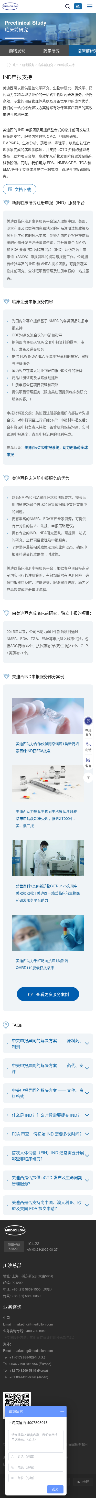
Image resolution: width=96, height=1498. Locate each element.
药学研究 (51, 51)
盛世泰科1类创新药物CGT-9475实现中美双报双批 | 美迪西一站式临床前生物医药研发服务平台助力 (48, 893)
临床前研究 (45, 65)
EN (78, 6)
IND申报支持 (65, 65)
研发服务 (28, 65)
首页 (15, 65)
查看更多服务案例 (52, 994)
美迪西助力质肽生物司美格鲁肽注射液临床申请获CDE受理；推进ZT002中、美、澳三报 (46, 818)
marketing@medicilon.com (33, 1324)
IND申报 (83, 1481)
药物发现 (17, 51)
